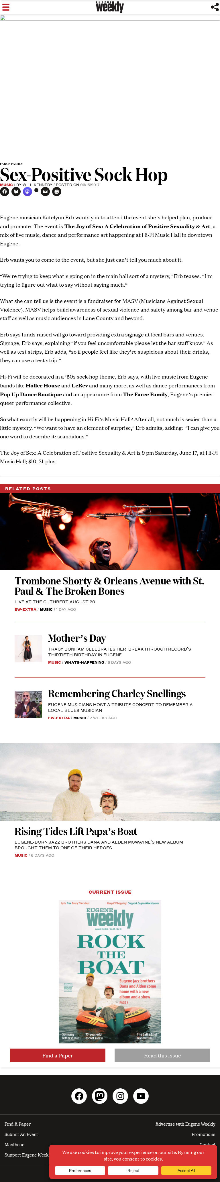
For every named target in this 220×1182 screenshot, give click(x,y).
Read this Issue (162, 1055)
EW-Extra (25, 609)
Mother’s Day (77, 637)
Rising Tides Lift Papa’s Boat (76, 831)
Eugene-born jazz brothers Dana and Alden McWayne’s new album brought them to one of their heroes (99, 844)
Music (6, 184)
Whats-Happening (84, 662)
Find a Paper (57, 1055)
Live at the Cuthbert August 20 (55, 601)
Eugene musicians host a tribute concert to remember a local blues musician (120, 707)
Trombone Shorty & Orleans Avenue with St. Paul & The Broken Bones (109, 585)
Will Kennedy (37, 184)
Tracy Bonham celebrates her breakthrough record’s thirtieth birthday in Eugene (119, 651)
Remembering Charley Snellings (117, 693)
